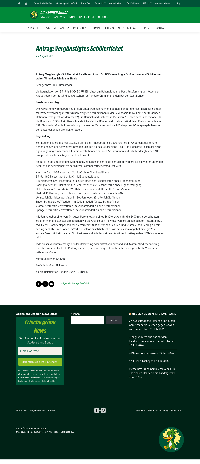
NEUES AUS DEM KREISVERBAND (154, 314)
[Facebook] (19, 3)
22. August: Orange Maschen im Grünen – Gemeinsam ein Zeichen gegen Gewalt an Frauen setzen (153, 325)
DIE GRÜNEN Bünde (54, 13)
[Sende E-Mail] (51, 284)
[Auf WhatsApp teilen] (45, 284)
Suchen (75, 314)
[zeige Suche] (179, 3)
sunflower (38, 431)
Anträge (75, 283)
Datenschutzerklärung (47, 377)
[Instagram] (26, 3)
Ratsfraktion (85, 283)
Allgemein (66, 283)
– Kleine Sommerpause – (143, 353)
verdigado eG (67, 431)
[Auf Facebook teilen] (39, 284)
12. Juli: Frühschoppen (142, 361)
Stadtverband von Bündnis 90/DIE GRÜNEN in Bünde (74, 17)
